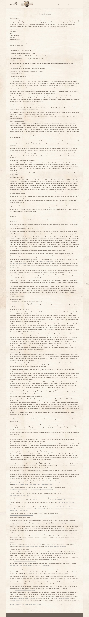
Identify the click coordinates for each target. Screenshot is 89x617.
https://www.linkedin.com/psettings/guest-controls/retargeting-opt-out (30, 508)
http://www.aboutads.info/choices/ (46, 261)
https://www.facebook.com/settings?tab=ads (44, 482)
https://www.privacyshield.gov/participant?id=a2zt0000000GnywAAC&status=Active (32, 484)
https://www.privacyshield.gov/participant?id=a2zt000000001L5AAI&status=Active (29, 491)
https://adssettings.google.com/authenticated (41, 489)
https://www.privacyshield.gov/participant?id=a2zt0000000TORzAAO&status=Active (52, 499)
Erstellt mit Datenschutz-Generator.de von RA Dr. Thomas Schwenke (25, 604)
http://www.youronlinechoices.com (65, 482)
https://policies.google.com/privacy (18, 489)
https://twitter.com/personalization (18, 499)
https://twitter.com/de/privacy (67, 498)
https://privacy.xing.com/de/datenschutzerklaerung (21, 515)
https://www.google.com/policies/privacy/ (30, 546)
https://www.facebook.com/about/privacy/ (19, 482)
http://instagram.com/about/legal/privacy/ (19, 495)
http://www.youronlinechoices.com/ (18, 263)
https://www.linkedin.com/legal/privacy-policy (68, 506)
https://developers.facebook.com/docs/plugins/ (25, 561)
